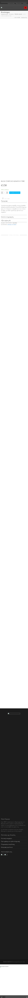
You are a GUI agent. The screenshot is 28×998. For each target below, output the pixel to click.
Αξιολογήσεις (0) (6, 220)
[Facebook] (2, 1)
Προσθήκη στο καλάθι (15, 192)
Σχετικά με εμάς (11, 3)
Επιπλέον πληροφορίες (7, 217)
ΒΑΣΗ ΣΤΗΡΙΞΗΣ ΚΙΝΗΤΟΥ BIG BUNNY (14, 435)
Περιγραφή (4, 201)
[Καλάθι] (22, 7)
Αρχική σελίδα (4, 14)
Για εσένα (11, 14)
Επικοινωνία (18, 3)
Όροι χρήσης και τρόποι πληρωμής (10, 841)
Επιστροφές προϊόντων (7, 847)
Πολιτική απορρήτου (6, 838)
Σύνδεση (24, 3)
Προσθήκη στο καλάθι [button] (11, 316)
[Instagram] (4, 1)
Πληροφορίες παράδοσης (8, 844)
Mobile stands (18, 14)
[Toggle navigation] (25, 7)
